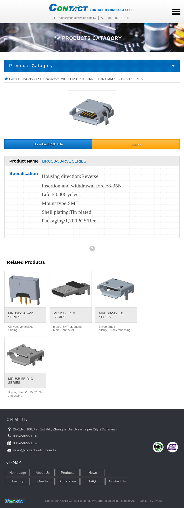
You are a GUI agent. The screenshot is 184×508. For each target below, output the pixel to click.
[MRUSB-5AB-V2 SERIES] (25, 289)
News (92, 472)
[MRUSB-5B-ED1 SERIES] (116, 289)
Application (67, 481)
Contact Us (117, 481)
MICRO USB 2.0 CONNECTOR (82, 79)
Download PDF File (48, 144)
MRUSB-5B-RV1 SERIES (125, 79)
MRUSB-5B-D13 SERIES (20, 380)
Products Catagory (31, 65)
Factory (17, 481)
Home (13, 79)
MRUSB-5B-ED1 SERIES (111, 315)
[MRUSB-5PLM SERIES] (71, 289)
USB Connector (47, 79)
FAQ (92, 481)
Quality (42, 481)
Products (26, 79)
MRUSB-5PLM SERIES (64, 315)
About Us (43, 472)
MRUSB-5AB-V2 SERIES (20, 315)
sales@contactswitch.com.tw (77, 18)
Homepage (17, 472)
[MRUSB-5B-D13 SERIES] (25, 355)
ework (158, 500)
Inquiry (136, 144)
